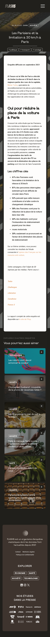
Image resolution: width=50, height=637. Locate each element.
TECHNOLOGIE (31, 578)
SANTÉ (32, 573)
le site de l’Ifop (25, 319)
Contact (18, 552)
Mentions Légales (29, 552)
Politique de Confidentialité (25, 555)
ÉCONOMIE (20, 573)
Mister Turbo (13, 85)
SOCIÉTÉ (16, 578)
